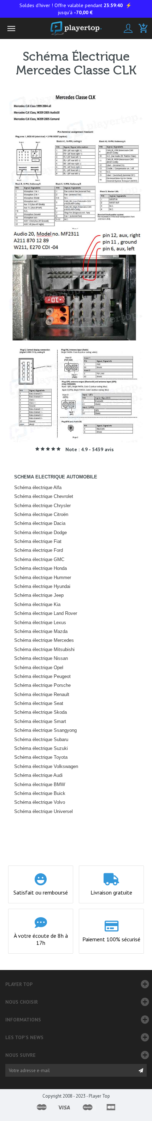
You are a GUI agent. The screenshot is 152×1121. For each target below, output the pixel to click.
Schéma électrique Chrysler (42, 505)
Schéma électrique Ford (38, 550)
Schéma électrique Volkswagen (46, 766)
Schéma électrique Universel (43, 811)
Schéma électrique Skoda (40, 712)
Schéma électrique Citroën (41, 514)
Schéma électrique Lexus (40, 622)
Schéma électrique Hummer (42, 577)
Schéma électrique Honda (40, 568)
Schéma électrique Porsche (42, 685)
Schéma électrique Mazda (41, 631)
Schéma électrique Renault (41, 694)
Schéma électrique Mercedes (44, 640)
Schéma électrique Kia (37, 604)
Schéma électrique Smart (40, 721)
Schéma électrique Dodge (40, 532)
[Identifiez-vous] (128, 28)
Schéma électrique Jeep (39, 595)
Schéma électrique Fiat (38, 541)
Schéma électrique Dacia (39, 523)
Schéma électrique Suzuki (41, 748)
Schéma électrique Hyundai (42, 586)
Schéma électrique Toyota (41, 757)
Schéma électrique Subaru (41, 739)
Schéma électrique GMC (39, 559)
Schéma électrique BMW (39, 784)
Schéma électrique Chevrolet (43, 496)
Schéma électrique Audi (38, 775)
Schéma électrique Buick (39, 793)
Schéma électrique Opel (38, 667)
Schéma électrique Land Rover (45, 613)
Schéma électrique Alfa (38, 487)
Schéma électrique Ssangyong (45, 730)
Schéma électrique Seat (38, 703)
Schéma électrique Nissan (41, 658)
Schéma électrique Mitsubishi (44, 649)
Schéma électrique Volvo (39, 802)
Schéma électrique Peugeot (42, 676)
